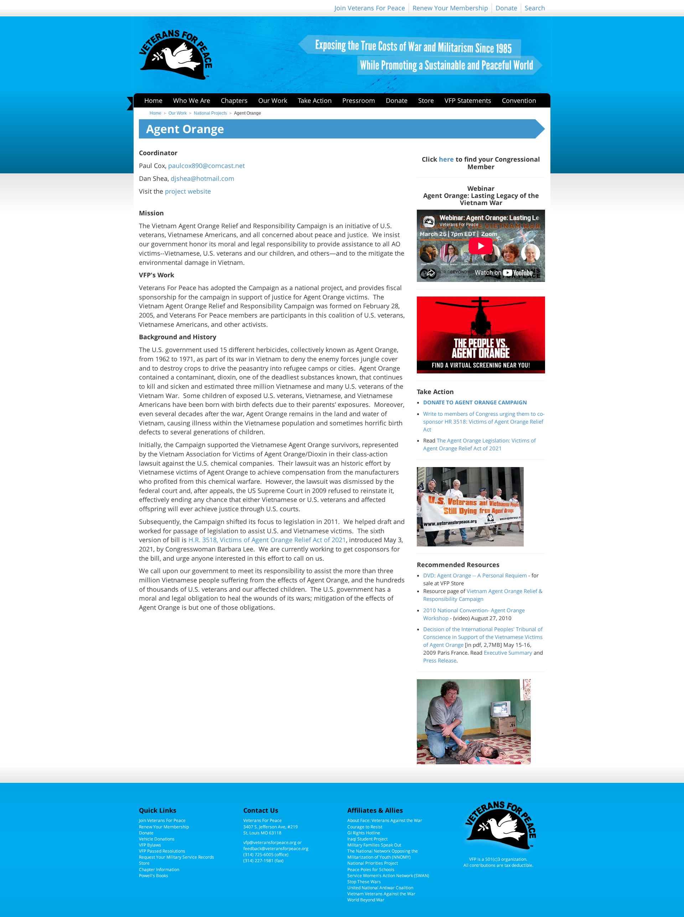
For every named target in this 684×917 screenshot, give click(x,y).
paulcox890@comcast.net (206, 165)
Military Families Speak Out (374, 845)
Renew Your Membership (450, 8)
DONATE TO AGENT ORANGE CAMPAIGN (475, 402)
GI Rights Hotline (363, 833)
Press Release (439, 660)
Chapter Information (159, 869)
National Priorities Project (372, 863)
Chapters (234, 100)
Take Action (315, 100)
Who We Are (191, 100)
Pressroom (358, 100)
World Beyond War (365, 900)
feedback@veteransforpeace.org (276, 848)
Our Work (272, 100)
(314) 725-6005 (258, 855)
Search (535, 8)
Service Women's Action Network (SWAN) (388, 876)
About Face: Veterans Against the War (384, 820)
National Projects (210, 113)
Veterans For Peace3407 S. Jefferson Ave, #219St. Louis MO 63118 (270, 826)
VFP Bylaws (150, 845)
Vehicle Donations (157, 839)
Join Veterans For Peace (370, 8)
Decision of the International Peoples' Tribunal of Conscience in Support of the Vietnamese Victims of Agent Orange (483, 636)
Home (153, 100)
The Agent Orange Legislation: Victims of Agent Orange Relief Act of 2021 (479, 444)
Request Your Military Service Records (176, 857)
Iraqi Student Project (367, 839)
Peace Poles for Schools (370, 869)
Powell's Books (153, 876)
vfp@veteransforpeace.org (269, 842)
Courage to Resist (364, 827)
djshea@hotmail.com (202, 178)
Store (426, 100)
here (446, 158)
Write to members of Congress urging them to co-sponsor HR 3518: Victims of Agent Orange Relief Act (484, 421)
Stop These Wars (364, 882)
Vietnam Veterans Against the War (381, 894)
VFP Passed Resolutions (162, 851)
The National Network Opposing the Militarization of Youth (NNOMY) (382, 854)
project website (188, 191)
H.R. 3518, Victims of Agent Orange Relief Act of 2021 (267, 539)
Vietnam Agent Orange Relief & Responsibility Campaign (483, 594)
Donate (506, 8)
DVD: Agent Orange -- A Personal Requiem (475, 575)
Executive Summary (508, 652)
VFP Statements (468, 100)
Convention (519, 100)
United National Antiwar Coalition (380, 888)
